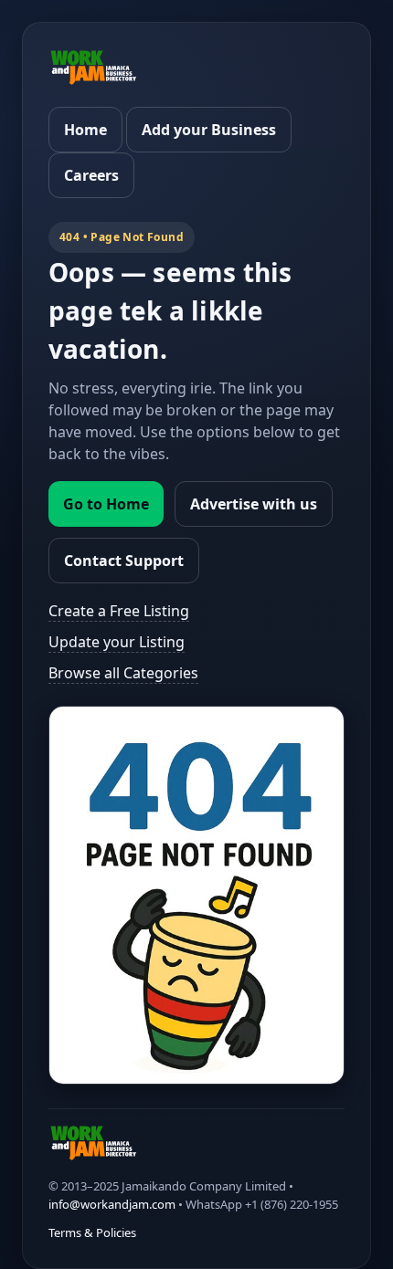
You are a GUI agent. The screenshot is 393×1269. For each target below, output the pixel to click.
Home (85, 130)
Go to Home (106, 504)
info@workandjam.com (111, 1204)
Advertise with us (253, 504)
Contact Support (124, 561)
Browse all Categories (123, 673)
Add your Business (209, 130)
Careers (91, 175)
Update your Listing (116, 642)
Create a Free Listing (118, 611)
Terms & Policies (92, 1232)
